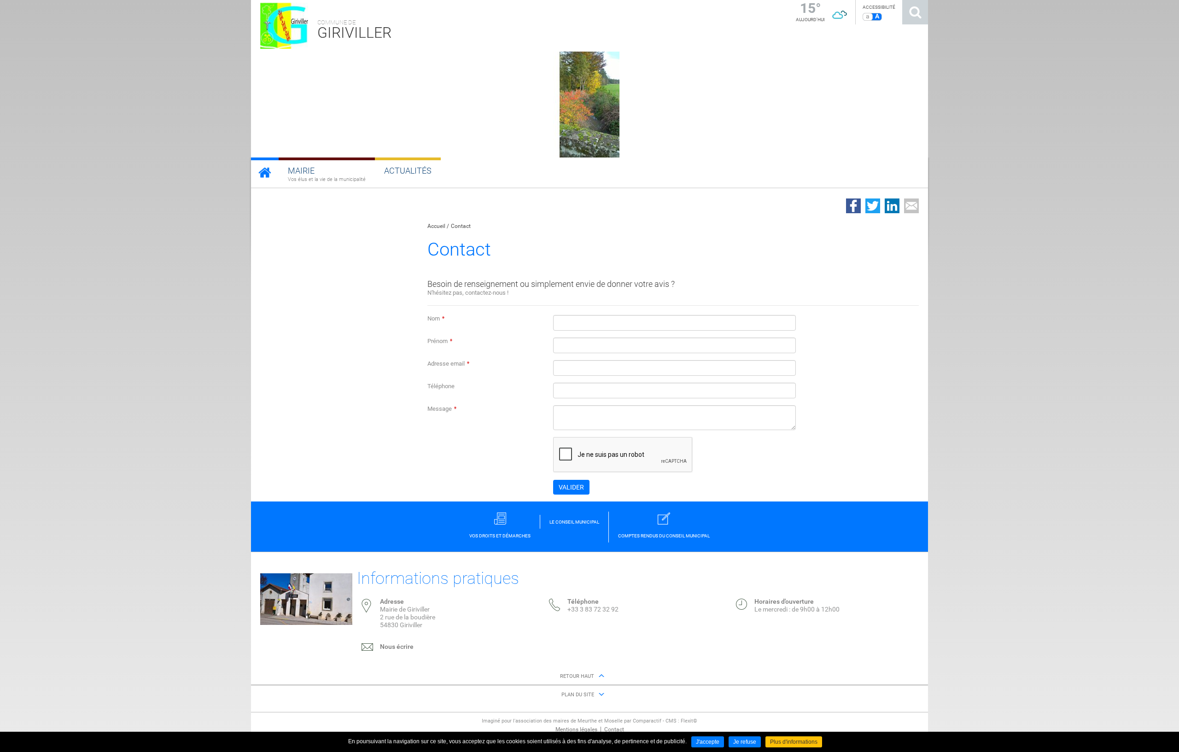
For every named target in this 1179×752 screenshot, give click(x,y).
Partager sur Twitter (872, 205)
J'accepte (707, 742)
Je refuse (744, 742)
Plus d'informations (793, 742)
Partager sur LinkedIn (892, 205)
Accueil (436, 226)
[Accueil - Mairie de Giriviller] (265, 172)
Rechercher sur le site (915, 12)
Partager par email (911, 205)
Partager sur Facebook (853, 205)
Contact (461, 226)
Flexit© (689, 721)
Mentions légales (576, 729)
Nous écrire (397, 646)
